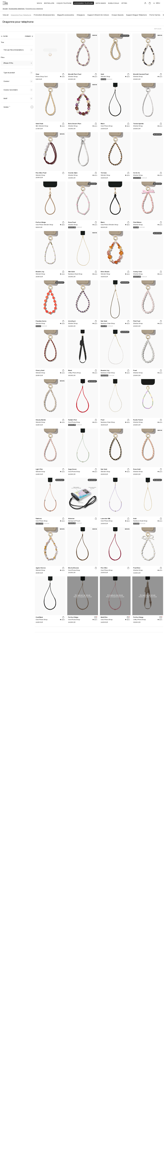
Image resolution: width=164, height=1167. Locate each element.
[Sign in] (145, 3)
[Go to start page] (5, 3)
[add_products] (63, 74)
